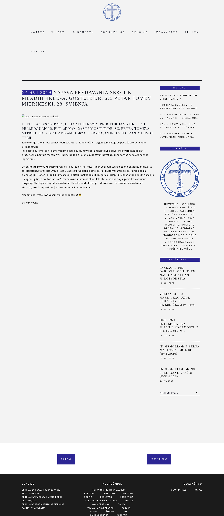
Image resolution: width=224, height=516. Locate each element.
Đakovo (128, 493)
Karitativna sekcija (33, 508)
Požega (126, 508)
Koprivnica (126, 497)
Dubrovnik (109, 493)
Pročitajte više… (180, 248)
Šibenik (110, 511)
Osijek (121, 504)
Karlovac (106, 497)
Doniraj (66, 459)
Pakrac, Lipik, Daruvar (100, 508)
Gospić (88, 497)
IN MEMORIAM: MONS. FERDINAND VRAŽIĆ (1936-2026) (178, 373)
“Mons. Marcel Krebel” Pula (100, 500)
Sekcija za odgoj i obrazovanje (41, 490)
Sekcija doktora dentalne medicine (43, 504)
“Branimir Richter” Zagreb (108, 490)
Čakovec (89, 493)
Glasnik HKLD (179, 490)
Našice (129, 500)
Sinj (124, 511)
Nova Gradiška (101, 504)
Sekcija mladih (31, 493)
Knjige (198, 490)
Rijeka (94, 511)
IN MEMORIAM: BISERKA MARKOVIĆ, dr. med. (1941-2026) (180, 350)
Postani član (159, 459)
